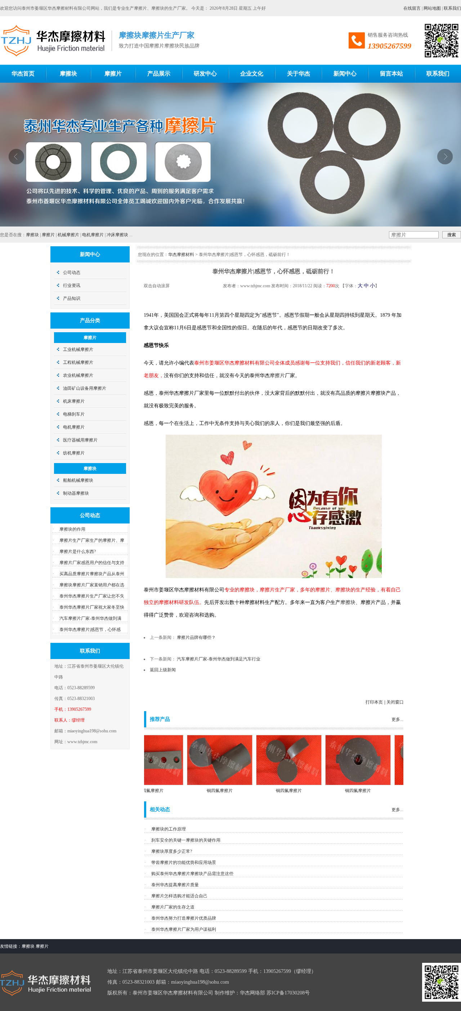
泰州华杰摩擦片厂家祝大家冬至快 (91, 607)
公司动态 (71, 272)
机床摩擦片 (74, 401)
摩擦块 (32, 234)
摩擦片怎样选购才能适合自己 (179, 895)
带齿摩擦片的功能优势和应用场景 (183, 862)
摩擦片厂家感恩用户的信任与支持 (91, 562)
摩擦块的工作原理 (168, 829)
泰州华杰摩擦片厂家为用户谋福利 (183, 929)
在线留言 (412, 8)
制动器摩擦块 (76, 493)
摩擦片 (48, 234)
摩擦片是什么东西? (77, 551)
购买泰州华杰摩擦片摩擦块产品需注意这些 (192, 873)
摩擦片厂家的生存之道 (172, 907)
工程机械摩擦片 (78, 362)
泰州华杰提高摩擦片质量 (175, 884)
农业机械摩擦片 (78, 375)
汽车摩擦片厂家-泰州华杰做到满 (90, 618)
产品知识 (71, 298)
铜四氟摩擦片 (201, 790)
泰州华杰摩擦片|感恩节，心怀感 (90, 629)
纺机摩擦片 (74, 453)
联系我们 (452, 8)
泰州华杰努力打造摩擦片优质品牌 (183, 918)
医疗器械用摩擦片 (80, 440)
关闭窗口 (395, 702)
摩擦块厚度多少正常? (171, 851)
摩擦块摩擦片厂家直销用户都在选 (91, 584)
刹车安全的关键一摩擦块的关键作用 (185, 840)
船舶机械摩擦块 (78, 480)
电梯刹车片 (74, 414)
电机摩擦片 (93, 234)
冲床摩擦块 (117, 234)
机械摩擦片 (68, 234)
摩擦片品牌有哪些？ (196, 637)
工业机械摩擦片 (78, 349)
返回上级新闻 (163, 669)
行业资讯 (71, 285)
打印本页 (374, 702)
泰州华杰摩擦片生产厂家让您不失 (91, 596)
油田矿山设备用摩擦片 (84, 388)
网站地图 (432, 8)
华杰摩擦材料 (181, 254)
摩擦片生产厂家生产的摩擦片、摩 (91, 540)
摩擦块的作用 (72, 529)
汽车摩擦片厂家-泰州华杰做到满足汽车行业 (218, 659)
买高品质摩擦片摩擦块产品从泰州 (91, 573)
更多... (397, 719)
